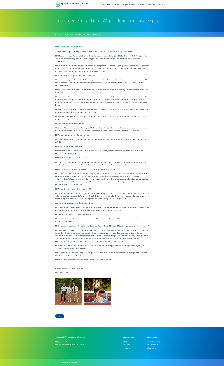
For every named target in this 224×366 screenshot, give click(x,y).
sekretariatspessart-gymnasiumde (69, 344)
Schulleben (141, 5)
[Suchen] (168, 4)
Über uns (115, 5)
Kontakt (125, 341)
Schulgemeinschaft (128, 5)
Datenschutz (126, 348)
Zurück (60, 316)
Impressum (126, 344)
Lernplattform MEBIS (153, 341)
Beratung (151, 5)
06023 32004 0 (61, 342)
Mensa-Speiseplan (152, 344)
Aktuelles (106, 5)
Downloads (161, 5)
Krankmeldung (151, 348)
